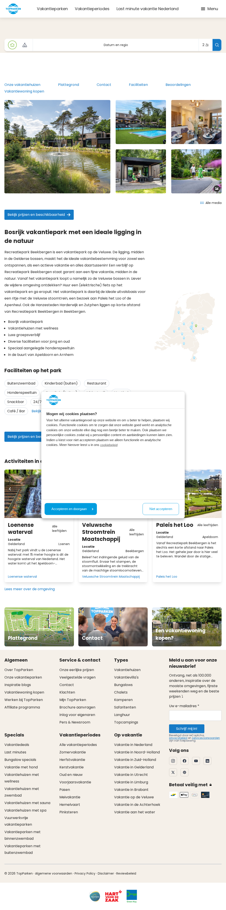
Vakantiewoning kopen (24, 91)
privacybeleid (178, 738)
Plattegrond (68, 84)
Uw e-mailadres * (184, 705)
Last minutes (15, 752)
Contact (104, 84)
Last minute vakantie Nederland (148, 8)
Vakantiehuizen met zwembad (21, 792)
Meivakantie (69, 797)
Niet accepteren (160, 509)
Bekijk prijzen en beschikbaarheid (36, 214)
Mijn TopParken (72, 699)
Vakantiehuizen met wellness (21, 778)
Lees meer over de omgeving (29, 589)
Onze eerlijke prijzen (76, 669)
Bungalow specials (20, 759)
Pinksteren (68, 812)
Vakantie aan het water (134, 812)
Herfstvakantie (72, 759)
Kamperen (123, 699)
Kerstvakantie (71, 767)
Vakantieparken (52, 8)
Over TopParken (18, 669)
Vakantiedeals (16, 744)
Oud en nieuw (71, 774)
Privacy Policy (85, 873)
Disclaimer (106, 873)
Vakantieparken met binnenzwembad (22, 835)
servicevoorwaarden (206, 738)
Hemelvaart (69, 804)
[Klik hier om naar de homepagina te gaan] (13, 9)
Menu (212, 8)
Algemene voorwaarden (53, 873)
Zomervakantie (72, 752)
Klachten (67, 692)
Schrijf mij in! (186, 728)
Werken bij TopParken (23, 699)
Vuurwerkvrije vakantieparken (18, 821)
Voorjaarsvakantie (75, 782)
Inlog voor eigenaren (77, 714)
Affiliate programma (22, 707)
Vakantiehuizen (127, 669)
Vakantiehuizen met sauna (27, 802)
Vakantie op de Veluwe (134, 797)
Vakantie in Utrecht (131, 774)
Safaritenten (125, 707)
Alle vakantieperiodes (78, 744)
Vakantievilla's (126, 677)
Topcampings (126, 722)
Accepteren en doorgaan (69, 509)
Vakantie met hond (21, 767)
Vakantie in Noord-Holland (137, 752)
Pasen (64, 789)
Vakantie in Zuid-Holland (135, 759)
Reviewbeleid (126, 873)
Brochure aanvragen (77, 707)
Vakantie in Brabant (131, 789)
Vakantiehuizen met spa (25, 810)
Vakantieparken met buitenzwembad (22, 849)
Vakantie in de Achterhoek (137, 804)
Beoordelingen (178, 84)
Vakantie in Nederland (133, 744)
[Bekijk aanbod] (24, 45)
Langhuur (122, 714)
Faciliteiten (138, 84)
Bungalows (123, 684)
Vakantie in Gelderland (134, 767)
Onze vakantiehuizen (22, 84)
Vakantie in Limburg (131, 782)
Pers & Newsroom (74, 722)
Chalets (121, 692)
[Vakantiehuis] (12, 45)
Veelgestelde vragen (77, 677)
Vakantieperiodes (92, 8)
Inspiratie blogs (17, 684)
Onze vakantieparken (23, 677)
